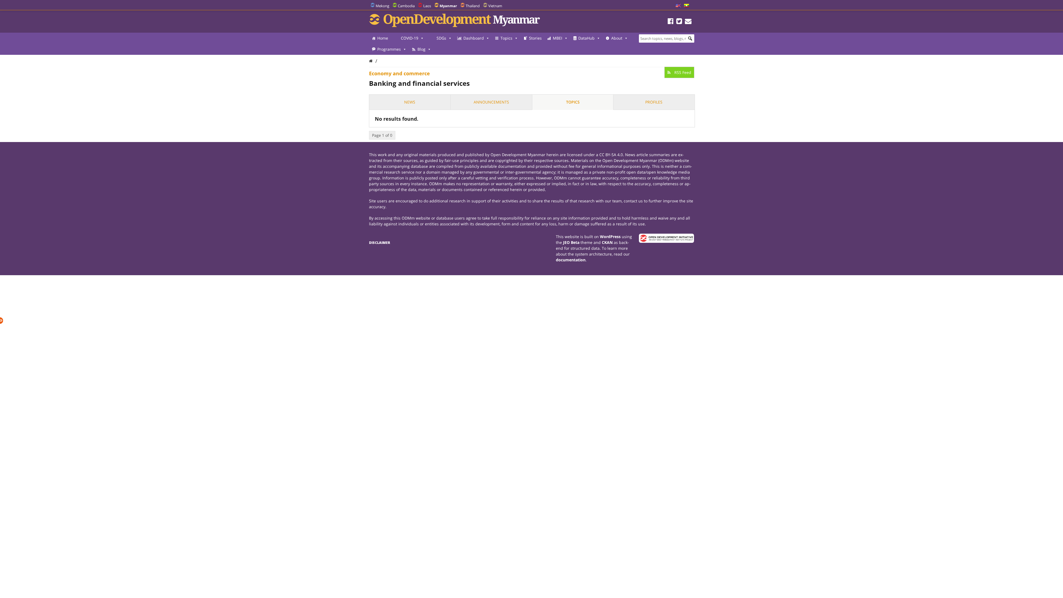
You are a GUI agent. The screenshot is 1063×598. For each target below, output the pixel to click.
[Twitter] (679, 22)
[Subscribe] (688, 22)
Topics (506, 38)
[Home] (371, 60)
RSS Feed (682, 72)
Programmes (389, 49)
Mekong (382, 5)
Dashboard (473, 38)
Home (382, 38)
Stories (535, 38)
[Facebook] (671, 22)
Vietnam (495, 5)
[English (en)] (678, 5)
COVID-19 (409, 38)
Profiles (653, 102)
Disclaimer (379, 242)
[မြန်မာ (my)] (686, 5)
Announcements (491, 102)
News (409, 102)
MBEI (557, 38)
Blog (421, 49)
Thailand (473, 5)
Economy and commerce (399, 73)
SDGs (441, 38)
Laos (427, 5)
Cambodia (406, 5)
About (616, 38)
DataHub (586, 38)
